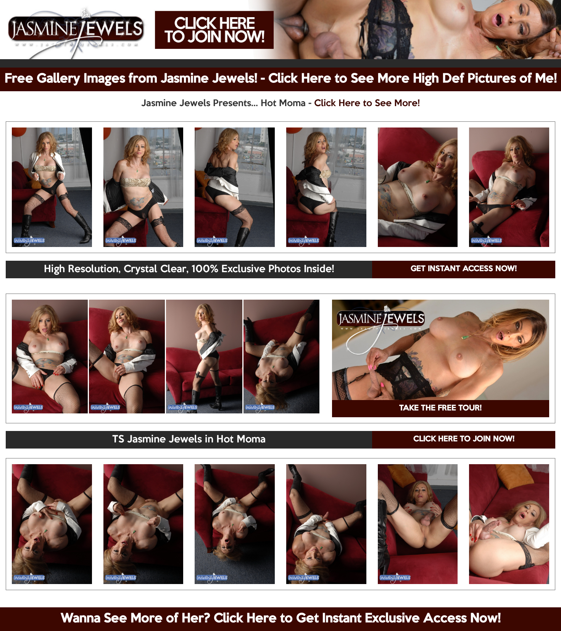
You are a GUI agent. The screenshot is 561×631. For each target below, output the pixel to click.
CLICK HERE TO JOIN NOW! (463, 439)
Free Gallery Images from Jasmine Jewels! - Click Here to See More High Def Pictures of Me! (281, 79)
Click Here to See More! (367, 103)
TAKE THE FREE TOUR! (440, 408)
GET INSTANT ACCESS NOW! (464, 269)
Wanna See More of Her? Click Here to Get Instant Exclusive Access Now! (281, 619)
